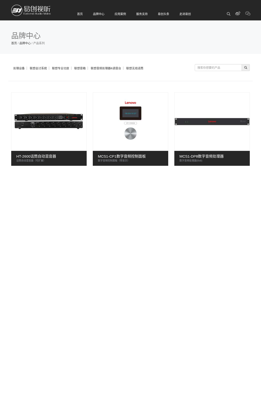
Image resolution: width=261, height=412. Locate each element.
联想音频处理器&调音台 (106, 68)
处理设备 (19, 68)
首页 (80, 14)
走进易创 (185, 14)
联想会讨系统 (38, 68)
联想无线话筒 (134, 68)
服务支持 (142, 14)
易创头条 (163, 14)
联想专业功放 (60, 68)
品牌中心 (98, 14)
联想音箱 (80, 68)
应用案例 (120, 14)
